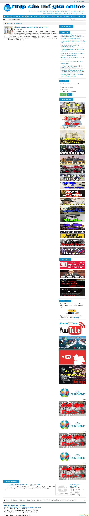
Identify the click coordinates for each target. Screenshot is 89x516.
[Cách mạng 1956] (72, 210)
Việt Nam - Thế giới (25, 500)
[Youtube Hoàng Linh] (72, 357)
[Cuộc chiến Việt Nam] (72, 169)
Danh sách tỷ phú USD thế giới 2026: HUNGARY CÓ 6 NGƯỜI (70, 46)
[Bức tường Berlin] (72, 226)
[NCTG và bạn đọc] (72, 185)
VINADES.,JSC (26, 515)
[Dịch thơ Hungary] (72, 265)
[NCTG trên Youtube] (72, 328)
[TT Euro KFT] (72, 342)
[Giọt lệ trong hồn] (72, 292)
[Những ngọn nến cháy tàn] (72, 283)
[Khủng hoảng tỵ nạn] (72, 149)
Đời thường (67, 500)
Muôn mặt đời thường (11, 481)
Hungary (15, 500)
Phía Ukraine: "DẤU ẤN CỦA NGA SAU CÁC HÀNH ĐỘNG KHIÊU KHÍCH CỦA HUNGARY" (72, 71)
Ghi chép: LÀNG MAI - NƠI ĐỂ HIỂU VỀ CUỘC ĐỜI (73, 41)
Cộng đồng (53, 500)
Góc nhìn (39, 500)
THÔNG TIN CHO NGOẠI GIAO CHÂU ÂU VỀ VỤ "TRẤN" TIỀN (72, 58)
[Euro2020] (72, 392)
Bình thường (65, 89)
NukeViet (12, 515)
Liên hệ (74, 500)
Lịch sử (34, 500)
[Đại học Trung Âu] (72, 108)
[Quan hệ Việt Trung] (72, 193)
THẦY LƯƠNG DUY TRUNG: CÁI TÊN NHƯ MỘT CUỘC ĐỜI (31, 27)
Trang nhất (9, 500)
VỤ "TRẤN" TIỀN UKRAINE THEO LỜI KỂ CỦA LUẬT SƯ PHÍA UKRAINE (71, 67)
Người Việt (60, 500)
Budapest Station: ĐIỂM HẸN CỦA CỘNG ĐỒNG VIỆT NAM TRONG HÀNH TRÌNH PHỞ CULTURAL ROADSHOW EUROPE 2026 (72, 37)
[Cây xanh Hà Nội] (72, 177)
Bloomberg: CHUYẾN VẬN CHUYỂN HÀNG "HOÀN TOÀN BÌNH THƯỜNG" (72, 75)
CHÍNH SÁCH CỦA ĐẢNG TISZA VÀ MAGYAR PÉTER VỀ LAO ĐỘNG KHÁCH (72, 54)
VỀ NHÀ (16, 484)
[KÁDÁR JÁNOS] (72, 273)
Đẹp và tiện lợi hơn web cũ (68, 87)
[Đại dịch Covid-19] (72, 408)
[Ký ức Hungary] (72, 160)
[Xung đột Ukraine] (72, 251)
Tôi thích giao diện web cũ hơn (69, 91)
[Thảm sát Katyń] (72, 242)
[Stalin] (72, 218)
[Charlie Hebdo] (72, 234)
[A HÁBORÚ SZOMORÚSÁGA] (72, 374)
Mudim (81, 515)
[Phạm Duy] (72, 201)
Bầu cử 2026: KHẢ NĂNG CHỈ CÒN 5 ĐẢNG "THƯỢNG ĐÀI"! (72, 62)
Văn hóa (46, 500)
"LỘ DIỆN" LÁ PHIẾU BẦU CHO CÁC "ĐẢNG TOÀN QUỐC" (72, 50)
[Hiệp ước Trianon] (72, 122)
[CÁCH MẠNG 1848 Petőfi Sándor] (72, 137)
